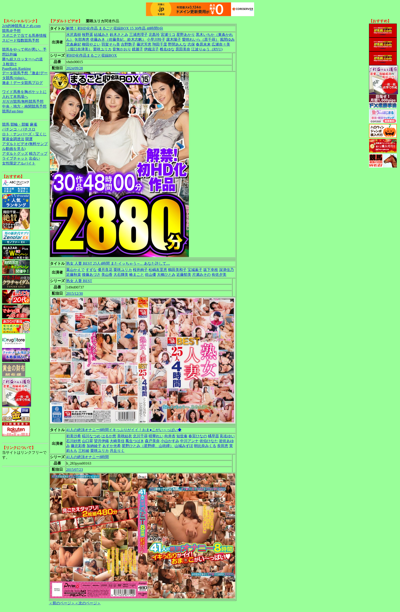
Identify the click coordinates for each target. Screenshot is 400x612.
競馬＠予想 (11, 31)
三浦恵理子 (138, 35)
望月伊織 (101, 441)
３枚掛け (9, 64)
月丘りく (117, 451)
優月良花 (105, 270)
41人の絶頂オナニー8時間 (87, 457)
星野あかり (185, 35)
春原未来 (203, 44)
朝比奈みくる (205, 446)
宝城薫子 (195, 270)
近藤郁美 (183, 274)
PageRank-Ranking (16, 69)
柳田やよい (91, 44)
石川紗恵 (73, 441)
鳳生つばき (134, 441)
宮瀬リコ (168, 35)
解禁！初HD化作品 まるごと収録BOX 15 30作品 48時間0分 (114, 28)
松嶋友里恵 (158, 270)
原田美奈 (182, 49)
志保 (191, 44)
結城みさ (101, 35)
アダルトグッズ (15, 153)
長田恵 (222, 446)
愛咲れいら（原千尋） (200, 39)
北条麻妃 (73, 44)
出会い (34, 158)
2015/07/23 (74, 470)
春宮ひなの (197, 436)
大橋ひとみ (166, 274)
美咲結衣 (124, 436)
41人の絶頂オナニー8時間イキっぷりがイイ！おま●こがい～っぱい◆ (123, 430)
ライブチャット (15, 158)
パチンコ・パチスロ (18, 129)
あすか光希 (111, 446)
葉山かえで (75, 270)
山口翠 (87, 441)
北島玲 (154, 35)
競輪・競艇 (19, 124)
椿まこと (136, 274)
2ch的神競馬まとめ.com (21, 26)
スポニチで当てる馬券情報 (24, 35)
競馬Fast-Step (12, 111)
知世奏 (182, 436)
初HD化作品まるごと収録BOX (91, 55)
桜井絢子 (140, 270)
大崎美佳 (117, 441)
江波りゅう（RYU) (206, 49)
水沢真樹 (73, 35)
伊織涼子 (151, 49)
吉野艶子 (128, 44)
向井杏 (169, 436)
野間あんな (177, 44)
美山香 (106, 274)
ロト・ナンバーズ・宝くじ (24, 134)
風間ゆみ (227, 39)
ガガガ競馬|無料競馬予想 (23, 101)
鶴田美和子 (177, 270)
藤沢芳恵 (144, 44)
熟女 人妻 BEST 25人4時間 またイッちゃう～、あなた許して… (118, 263)
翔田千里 (159, 44)
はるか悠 (108, 436)
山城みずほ (184, 446)
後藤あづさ (91, 274)
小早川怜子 (156, 39)
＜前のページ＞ (62, 603)
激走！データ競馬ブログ (22, 83)
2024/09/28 (74, 68)
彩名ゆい (227, 436)
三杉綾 (83, 451)
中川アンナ (189, 441)
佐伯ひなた (209, 441)
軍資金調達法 (13, 139)
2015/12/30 (74, 293)
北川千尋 (140, 436)
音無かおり (121, 49)
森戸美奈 (152, 441)
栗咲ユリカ (102, 49)
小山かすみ (170, 441)
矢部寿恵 (82, 39)
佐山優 (150, 274)
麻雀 (33, 124)
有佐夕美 (219, 274)
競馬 (5, 124)
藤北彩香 (78, 446)
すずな (91, 270)
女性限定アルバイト (18, 163)
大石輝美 (120, 274)
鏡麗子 (137, 49)
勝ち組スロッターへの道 (22, 59)
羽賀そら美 (110, 44)
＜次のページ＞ (88, 603)
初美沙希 (73, 436)
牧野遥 (87, 35)
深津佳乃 (226, 270)
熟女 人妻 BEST (79, 281)
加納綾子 (94, 446)
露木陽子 (173, 39)
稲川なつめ (91, 436)
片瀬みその (201, 274)
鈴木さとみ (119, 35)
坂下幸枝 (210, 270)
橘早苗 (213, 436)
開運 (29, 139)
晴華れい (156, 436)
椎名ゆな (167, 49)
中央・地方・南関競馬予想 (24, 106)
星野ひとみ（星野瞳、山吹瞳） (148, 446)
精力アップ (38, 153)
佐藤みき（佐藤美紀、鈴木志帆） (118, 39)
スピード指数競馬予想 (20, 40)
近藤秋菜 (73, 274)
